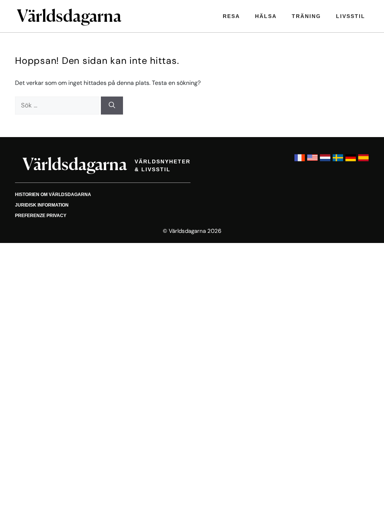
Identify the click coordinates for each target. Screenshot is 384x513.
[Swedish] (338, 161)
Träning (306, 16)
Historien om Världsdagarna (53, 194)
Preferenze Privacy (40, 215)
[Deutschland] (350, 161)
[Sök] (112, 106)
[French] (299, 161)
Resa (231, 16)
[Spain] (363, 161)
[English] (312, 161)
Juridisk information (42, 205)
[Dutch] (325, 161)
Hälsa (266, 16)
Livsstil (350, 16)
